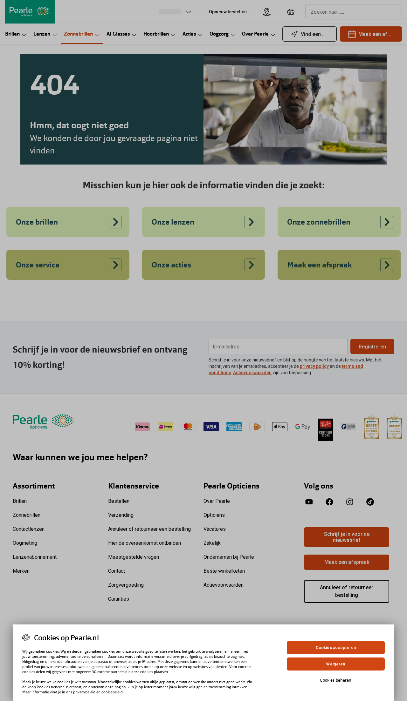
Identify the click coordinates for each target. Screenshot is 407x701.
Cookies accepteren (336, 647)
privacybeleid (84, 692)
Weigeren (335, 664)
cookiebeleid (112, 692)
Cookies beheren (335, 680)
